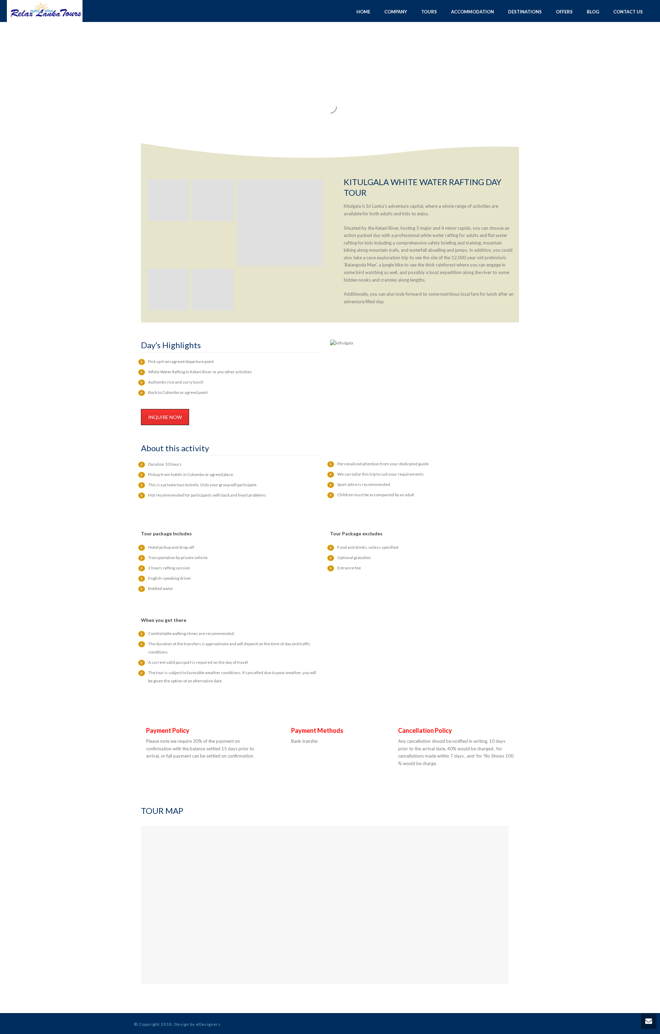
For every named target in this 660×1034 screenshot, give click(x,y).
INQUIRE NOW (165, 417)
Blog (593, 11)
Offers (564, 11)
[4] (213, 200)
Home (363, 11)
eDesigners (208, 1024)
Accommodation (472, 11)
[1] (280, 222)
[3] (168, 200)
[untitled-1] (213, 289)
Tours (429, 11)
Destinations (525, 11)
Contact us (628, 11)
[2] (168, 289)
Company (395, 11)
